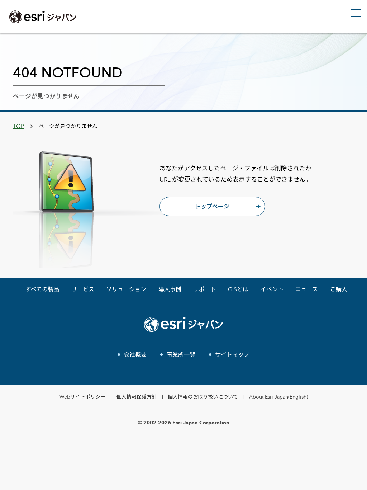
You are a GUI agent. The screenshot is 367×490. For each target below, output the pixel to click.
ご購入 (338, 289)
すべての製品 (42, 289)
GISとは (238, 289)
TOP (18, 126)
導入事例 (169, 289)
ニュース (306, 289)
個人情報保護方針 (136, 397)
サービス (82, 289)
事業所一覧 (181, 354)
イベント (272, 289)
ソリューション (126, 289)
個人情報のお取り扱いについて (203, 397)
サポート (204, 289)
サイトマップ (232, 354)
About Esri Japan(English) (278, 397)
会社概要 (135, 354)
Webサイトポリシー (82, 397)
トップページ (212, 206)
